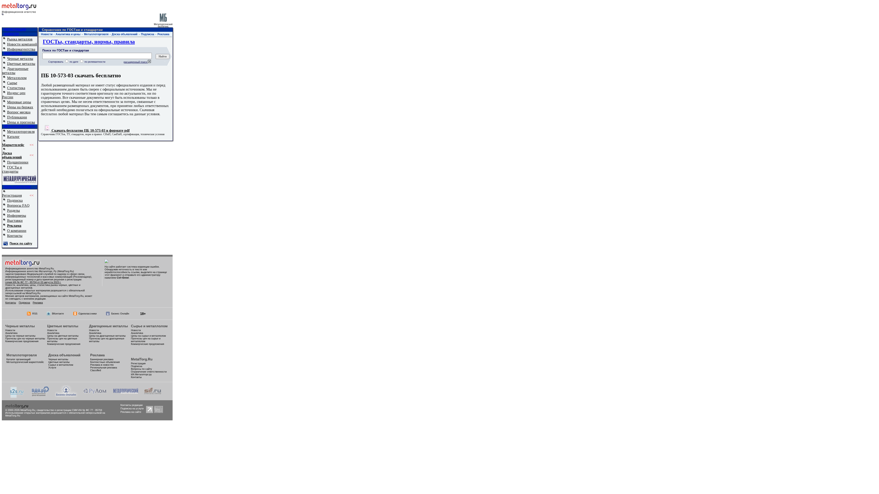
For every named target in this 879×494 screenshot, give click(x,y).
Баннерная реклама (101, 359)
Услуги (52, 367)
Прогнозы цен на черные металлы (25, 338)
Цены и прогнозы (21, 122)
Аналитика (11, 333)
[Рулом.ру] (95, 396)
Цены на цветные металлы (63, 335)
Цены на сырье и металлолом (148, 335)
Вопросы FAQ (18, 205)
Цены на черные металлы (20, 335)
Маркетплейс (13, 145)
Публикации (17, 117)
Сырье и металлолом (149, 326)
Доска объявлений (12, 155)
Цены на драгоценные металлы (107, 335)
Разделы (13, 210)
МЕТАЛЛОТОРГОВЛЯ (19, 126)
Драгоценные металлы (15, 71)
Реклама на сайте (130, 412)
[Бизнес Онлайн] (66, 396)
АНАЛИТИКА (13, 53)
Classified (95, 370)
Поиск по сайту (21, 243)
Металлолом (17, 78)
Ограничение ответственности (149, 371)
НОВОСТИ (11, 34)
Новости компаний (22, 44)
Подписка (15, 200)
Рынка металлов (20, 39)
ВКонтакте (58, 313)
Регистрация (12, 195)
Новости (46, 34)
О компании (16, 231)
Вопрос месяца (18, 112)
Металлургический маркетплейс (25, 362)
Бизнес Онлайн (120, 313)
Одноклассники (88, 313)
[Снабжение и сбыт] (17, 397)
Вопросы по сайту (141, 369)
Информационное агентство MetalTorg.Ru (29, 268)
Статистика (16, 88)
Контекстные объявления (105, 362)
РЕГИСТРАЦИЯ (15, 29)
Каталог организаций (18, 359)
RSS (34, 313)
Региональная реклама (103, 367)
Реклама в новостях (102, 364)
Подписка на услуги (132, 408)
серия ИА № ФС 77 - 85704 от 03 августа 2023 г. (33, 282)
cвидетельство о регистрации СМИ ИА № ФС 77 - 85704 (69, 410)
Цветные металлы (21, 64)
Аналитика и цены (68, 34)
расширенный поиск (136, 62)
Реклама (14, 226)
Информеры (16, 215)
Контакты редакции (131, 405)
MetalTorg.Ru (141, 359)
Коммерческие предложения (21, 341)
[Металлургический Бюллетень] (125, 396)
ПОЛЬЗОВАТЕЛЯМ (17, 187)
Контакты (14, 236)
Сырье (12, 83)
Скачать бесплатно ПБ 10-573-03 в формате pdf (90, 130)
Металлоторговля (21, 132)
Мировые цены (19, 102)
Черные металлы (20, 59)
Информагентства (21, 49)
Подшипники (17, 162)
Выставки (15, 221)
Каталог (13, 137)
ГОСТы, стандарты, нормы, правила (89, 42)
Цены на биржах (20, 107)
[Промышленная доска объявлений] (40, 396)
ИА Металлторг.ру (141, 374)
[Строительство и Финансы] (152, 396)
